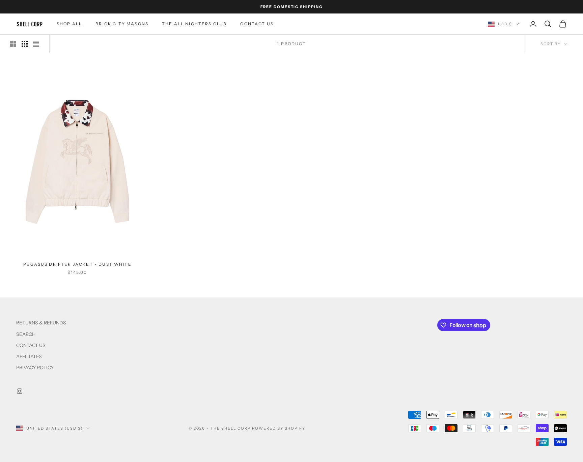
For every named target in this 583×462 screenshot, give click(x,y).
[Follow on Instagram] (19, 391)
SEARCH (25, 334)
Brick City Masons (121, 23)
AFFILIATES (29, 356)
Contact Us (257, 23)
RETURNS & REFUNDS (41, 323)
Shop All (69, 23)
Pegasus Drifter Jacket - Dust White (77, 264)
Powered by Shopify (279, 428)
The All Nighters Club (194, 23)
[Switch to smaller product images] (25, 44)
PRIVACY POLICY (35, 368)
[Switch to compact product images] (36, 44)
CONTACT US (31, 345)
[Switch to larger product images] (13, 44)
